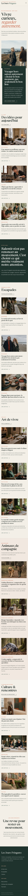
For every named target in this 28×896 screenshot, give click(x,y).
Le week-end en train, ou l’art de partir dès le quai (12, 319)
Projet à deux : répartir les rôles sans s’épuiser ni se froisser (13, 757)
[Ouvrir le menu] (26, 3)
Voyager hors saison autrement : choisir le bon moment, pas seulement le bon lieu (12, 358)
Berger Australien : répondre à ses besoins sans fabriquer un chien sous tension (13, 622)
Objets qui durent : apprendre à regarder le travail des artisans (12, 188)
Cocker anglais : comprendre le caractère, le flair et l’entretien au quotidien (12, 661)
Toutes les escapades (7, 293)
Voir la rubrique (5, 423)
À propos (3, 886)
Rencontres (4, 881)
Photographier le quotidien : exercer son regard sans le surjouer (13, 795)
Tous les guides (5, 557)
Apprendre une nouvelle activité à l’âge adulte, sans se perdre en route (13, 225)
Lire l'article (4, 160)
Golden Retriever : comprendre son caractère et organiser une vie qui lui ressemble (13, 584)
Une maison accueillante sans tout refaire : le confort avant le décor (13, 150)
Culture (3, 874)
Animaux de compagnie (7, 884)
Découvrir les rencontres (8, 694)
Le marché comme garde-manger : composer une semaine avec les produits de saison (12, 521)
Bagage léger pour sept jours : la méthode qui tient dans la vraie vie (13, 396)
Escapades (4, 871)
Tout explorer (5, 124)
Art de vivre (4, 869)
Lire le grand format (9, 100)
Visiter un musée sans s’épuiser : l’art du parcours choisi (13, 720)
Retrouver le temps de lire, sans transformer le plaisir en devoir (11, 485)
